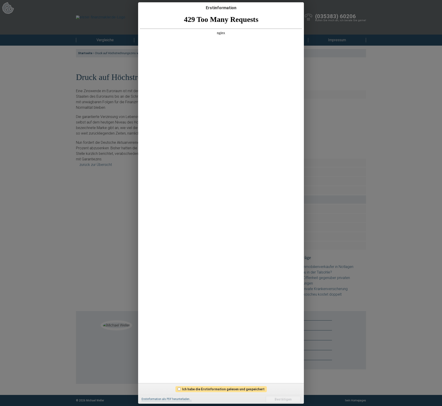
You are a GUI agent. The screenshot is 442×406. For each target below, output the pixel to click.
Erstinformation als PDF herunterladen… (167, 399)
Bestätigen (283, 399)
